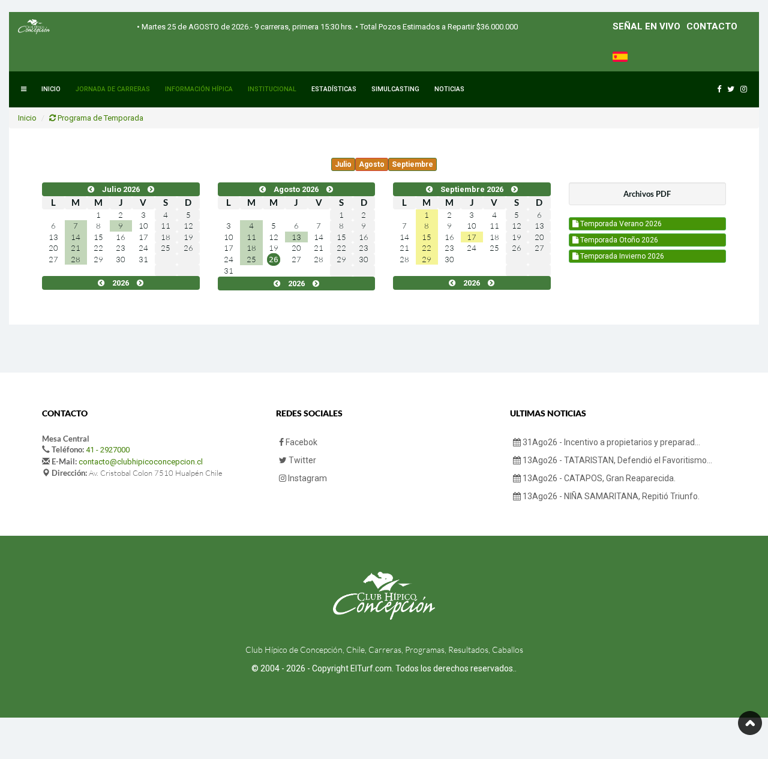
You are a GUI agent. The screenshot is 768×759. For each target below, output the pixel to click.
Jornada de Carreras (113, 89)
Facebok (300, 442)
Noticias (449, 89)
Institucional (272, 89)
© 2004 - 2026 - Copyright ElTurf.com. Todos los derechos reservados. (383, 668)
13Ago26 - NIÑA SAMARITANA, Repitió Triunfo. (610, 496)
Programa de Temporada (99, 117)
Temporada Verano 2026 (620, 224)
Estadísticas (333, 89)
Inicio (51, 89)
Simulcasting (395, 89)
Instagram (306, 478)
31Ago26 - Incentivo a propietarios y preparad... (610, 442)
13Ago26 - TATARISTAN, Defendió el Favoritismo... (616, 460)
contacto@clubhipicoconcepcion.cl (141, 461)
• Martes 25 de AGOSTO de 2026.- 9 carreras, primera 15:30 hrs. (245, 26)
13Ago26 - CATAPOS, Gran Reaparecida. (598, 478)
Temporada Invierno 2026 (621, 256)
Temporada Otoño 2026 (618, 240)
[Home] (34, 26)
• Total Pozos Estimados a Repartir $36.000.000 (435, 26)
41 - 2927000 (108, 449)
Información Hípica (199, 89)
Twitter (301, 460)
